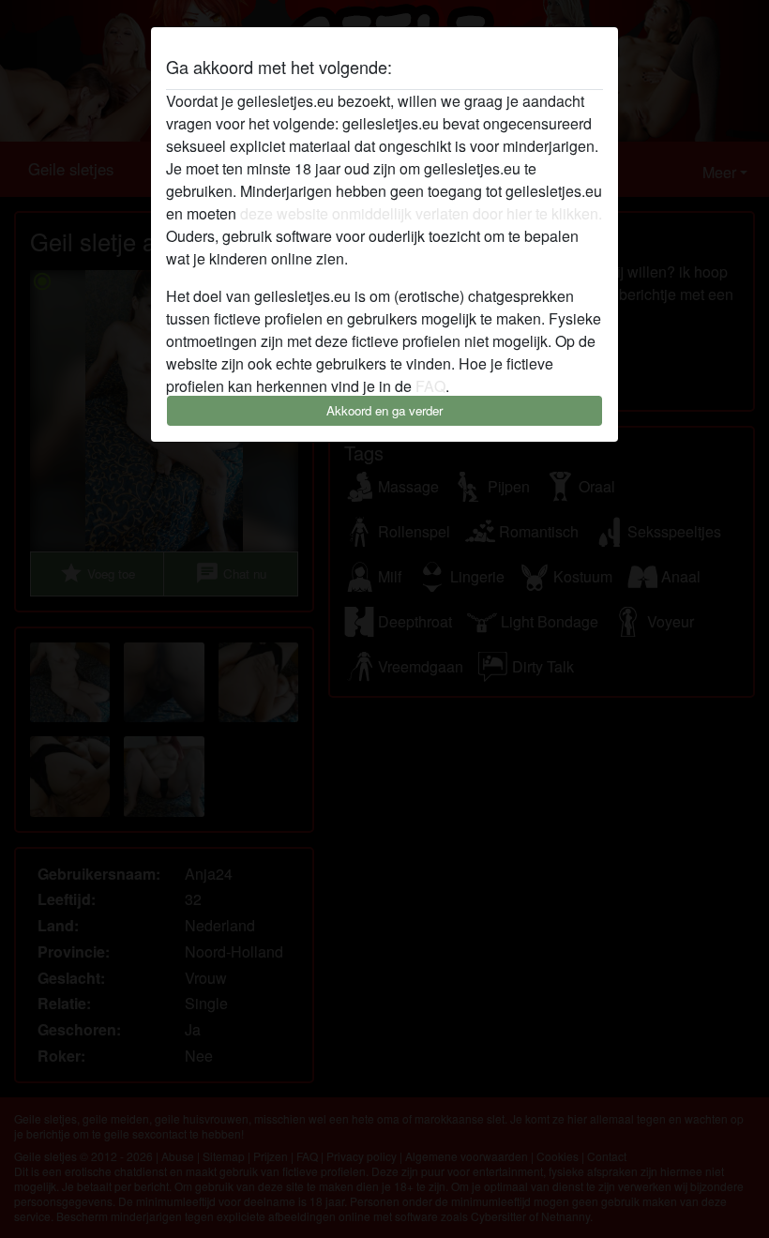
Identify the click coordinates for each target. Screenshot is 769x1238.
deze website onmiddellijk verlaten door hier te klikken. (421, 213)
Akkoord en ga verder (384, 410)
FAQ (430, 386)
